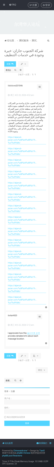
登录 (6, 391)
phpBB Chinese (24, 453)
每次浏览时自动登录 (16, 417)
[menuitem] (12, 4)
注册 (13, 391)
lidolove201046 (15, 85)
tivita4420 (12, 315)
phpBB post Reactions (12, 455)
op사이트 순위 (33, 333)
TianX (42, 450)
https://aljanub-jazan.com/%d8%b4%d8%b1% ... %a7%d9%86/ (22, 140)
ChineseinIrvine (20, 450)
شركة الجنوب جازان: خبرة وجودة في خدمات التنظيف (24, 53)
